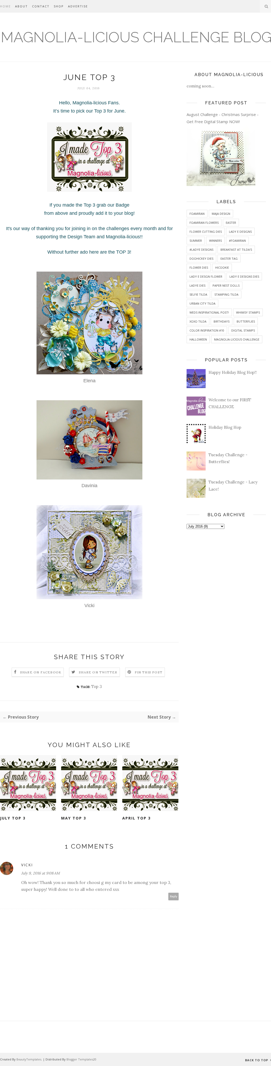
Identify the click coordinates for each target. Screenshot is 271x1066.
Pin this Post (149, 672)
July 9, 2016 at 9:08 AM (40, 873)
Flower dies (198, 267)
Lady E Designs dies (244, 276)
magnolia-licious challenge (236, 339)
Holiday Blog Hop (225, 427)
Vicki (89, 605)
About (21, 6)
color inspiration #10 (206, 330)
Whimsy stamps (248, 312)
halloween (198, 339)
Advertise (78, 6)
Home (5, 6)
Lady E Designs (240, 232)
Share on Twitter (98, 672)
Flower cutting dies (205, 232)
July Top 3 (13, 818)
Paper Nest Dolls (226, 285)
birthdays (221, 321)
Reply (173, 896)
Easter (231, 223)
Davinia (89, 485)
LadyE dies (197, 285)
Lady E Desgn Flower (205, 276)
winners (215, 241)
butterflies (246, 321)
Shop (59, 6)
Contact (40, 6)
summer (195, 241)
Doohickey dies (201, 258)
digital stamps (243, 330)
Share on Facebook (40, 672)
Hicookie (222, 267)
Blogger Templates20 (81, 1059)
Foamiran (197, 214)
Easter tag (229, 258)
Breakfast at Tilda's (236, 250)
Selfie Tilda (198, 294)
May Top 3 (73, 818)
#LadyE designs (201, 250)
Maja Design (221, 214)
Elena (89, 380)
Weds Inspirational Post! (209, 312)
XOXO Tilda (197, 321)
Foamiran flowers (204, 223)
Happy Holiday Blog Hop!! (233, 372)
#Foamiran (237, 241)
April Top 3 (136, 818)
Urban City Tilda (202, 303)
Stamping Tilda (226, 294)
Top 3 (96, 686)
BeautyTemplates (28, 1059)
